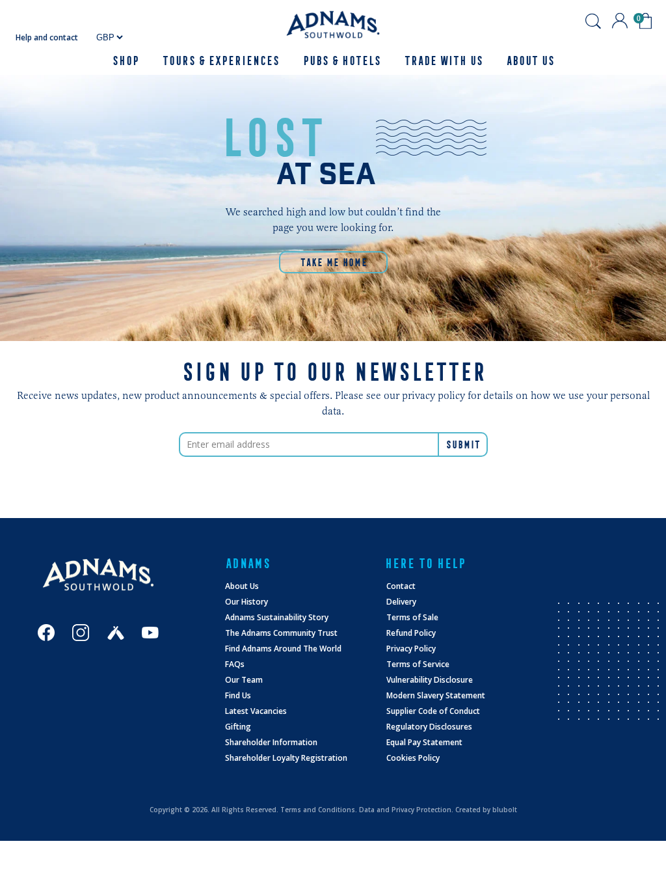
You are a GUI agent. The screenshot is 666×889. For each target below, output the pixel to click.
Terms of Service (417, 664)
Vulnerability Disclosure (429, 679)
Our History (246, 601)
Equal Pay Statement (424, 742)
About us (530, 61)
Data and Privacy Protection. (406, 809)
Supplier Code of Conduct (433, 711)
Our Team (244, 679)
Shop (125, 61)
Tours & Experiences (220, 61)
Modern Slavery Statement (435, 695)
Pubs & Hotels (341, 61)
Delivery (401, 601)
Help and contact (47, 37)
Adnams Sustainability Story (276, 617)
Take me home (333, 262)
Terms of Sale (412, 617)
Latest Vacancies (256, 711)
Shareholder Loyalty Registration (286, 757)
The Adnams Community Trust (281, 632)
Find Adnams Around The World (283, 648)
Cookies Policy (413, 757)
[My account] (620, 20)
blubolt (504, 809)
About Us (242, 586)
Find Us (238, 695)
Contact (401, 586)
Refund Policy (411, 632)
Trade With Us (443, 61)
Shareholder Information (271, 742)
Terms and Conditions (317, 809)
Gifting (238, 726)
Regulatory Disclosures (429, 726)
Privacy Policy (411, 648)
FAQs (235, 664)
